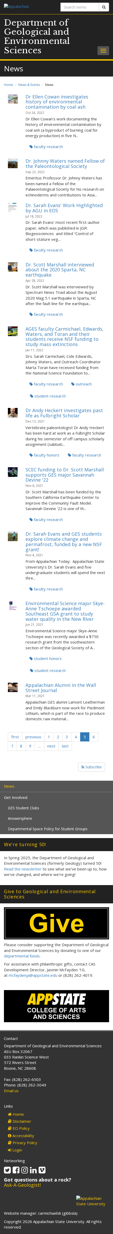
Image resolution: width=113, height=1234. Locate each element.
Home (8, 85)
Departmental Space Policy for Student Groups (48, 828)
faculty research (48, 146)
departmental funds (22, 955)
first (15, 736)
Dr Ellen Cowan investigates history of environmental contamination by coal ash (56, 101)
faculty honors (46, 455)
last (65, 745)
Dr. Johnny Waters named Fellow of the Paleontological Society (65, 163)
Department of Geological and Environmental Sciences (37, 36)
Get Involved (15, 797)
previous (33, 736)
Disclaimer (21, 1121)
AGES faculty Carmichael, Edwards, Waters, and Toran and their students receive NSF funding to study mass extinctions (64, 336)
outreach (83, 384)
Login (16, 1150)
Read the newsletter (23, 869)
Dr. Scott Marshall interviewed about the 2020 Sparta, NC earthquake (59, 269)
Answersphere (20, 818)
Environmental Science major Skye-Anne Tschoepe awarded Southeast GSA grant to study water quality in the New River (65, 611)
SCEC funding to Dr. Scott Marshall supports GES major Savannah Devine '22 (64, 474)
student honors (47, 658)
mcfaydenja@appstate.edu (33, 975)
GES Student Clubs (23, 807)
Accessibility (22, 1135)
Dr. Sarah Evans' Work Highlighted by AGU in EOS (64, 208)
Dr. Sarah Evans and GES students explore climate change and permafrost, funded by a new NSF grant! (63, 541)
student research (49, 396)
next (51, 745)
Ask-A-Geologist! (22, 1185)
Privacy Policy (24, 1142)
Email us (11, 1090)
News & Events (29, 85)
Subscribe (93, 766)
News (9, 786)
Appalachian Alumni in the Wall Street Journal (60, 687)
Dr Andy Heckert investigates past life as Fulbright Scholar (64, 413)
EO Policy (21, 1128)
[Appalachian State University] (28, 7)
